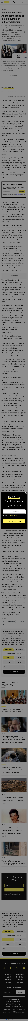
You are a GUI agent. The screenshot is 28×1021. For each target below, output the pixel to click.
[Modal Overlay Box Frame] (14, 510)
